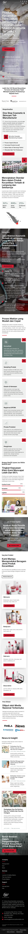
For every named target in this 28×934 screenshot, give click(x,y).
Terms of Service (11, 931)
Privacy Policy (23, 929)
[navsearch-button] (26, 4)
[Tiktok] (24, 1)
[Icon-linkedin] (26, 1)
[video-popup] (24, 160)
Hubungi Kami (19, 931)
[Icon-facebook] (20, 1)
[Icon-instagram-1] (22, 1)
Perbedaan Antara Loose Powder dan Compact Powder (17, 777)
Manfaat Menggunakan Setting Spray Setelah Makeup (17, 762)
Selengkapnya (9, 605)
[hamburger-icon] (23, 3)
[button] (8, 49)
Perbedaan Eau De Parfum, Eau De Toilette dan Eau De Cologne (13, 811)
